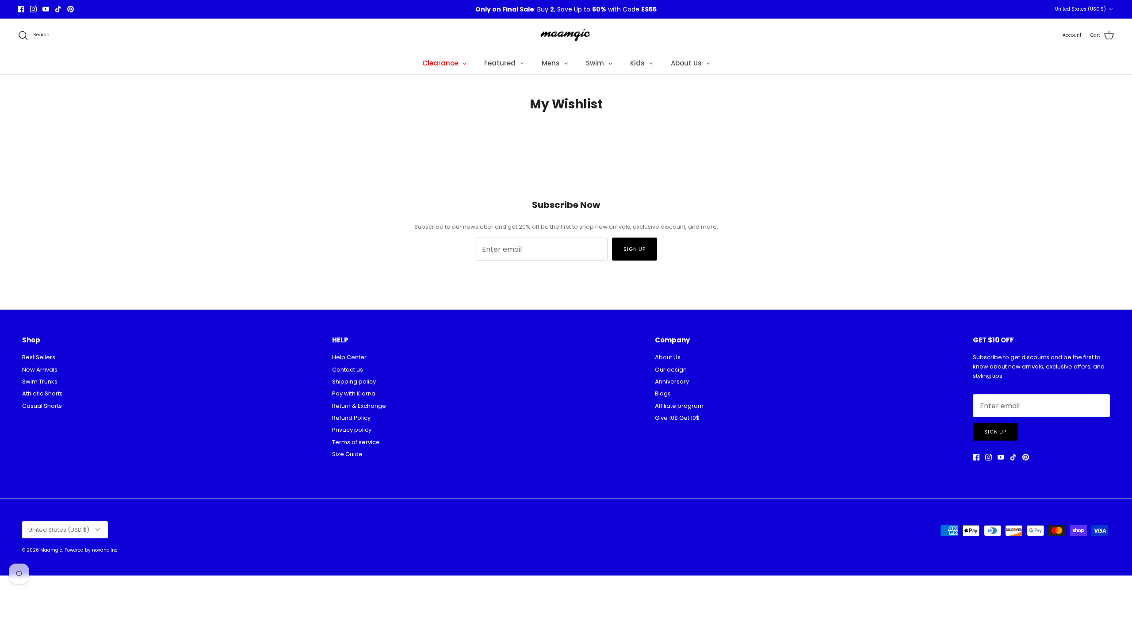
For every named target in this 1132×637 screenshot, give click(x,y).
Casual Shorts (42, 406)
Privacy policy (351, 430)
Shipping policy (354, 381)
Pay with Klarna (353, 393)
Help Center (349, 357)
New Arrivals (39, 369)
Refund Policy (351, 418)
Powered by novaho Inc (91, 550)
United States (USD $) (1080, 9)
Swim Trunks (39, 381)
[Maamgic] (566, 35)
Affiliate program (679, 406)
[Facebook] (21, 9)
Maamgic (51, 550)
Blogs (663, 393)
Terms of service (356, 442)
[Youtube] (45, 9)
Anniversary (672, 381)
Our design (671, 369)
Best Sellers (38, 357)
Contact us (347, 369)
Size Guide (347, 454)
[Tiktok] (58, 9)
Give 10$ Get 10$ (677, 418)
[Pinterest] (70, 9)
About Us (668, 357)
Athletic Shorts (42, 393)
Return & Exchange (359, 406)
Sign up (634, 249)
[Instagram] (33, 9)
